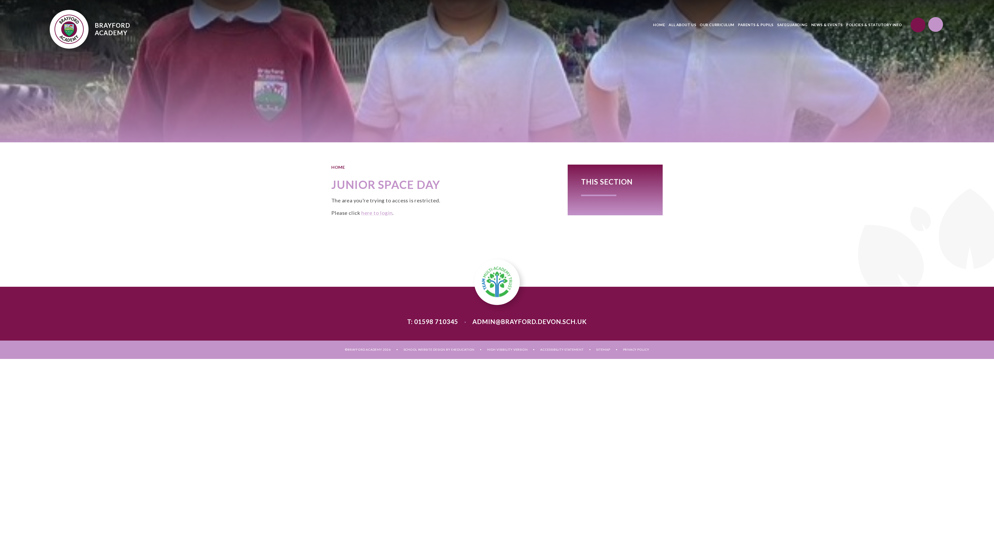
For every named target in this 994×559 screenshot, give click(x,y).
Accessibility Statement (561, 349)
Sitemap (603, 349)
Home (338, 167)
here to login (376, 213)
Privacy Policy (636, 349)
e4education (463, 349)
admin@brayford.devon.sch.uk (529, 321)
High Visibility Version (507, 349)
